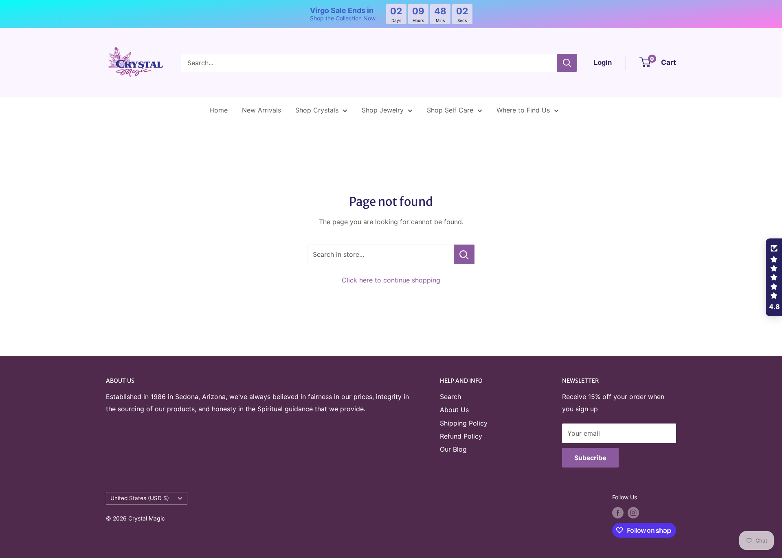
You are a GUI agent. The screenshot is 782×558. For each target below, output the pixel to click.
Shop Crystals (316, 110)
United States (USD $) (139, 498)
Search (450, 397)
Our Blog (453, 449)
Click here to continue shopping (391, 280)
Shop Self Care (450, 110)
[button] (774, 277)
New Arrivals (261, 110)
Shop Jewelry (383, 110)
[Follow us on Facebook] (618, 512)
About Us (454, 410)
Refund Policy (461, 436)
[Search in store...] (464, 254)
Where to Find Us (523, 110)
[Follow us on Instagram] (633, 512)
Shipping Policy (464, 423)
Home (218, 110)
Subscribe (590, 458)
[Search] (567, 63)
